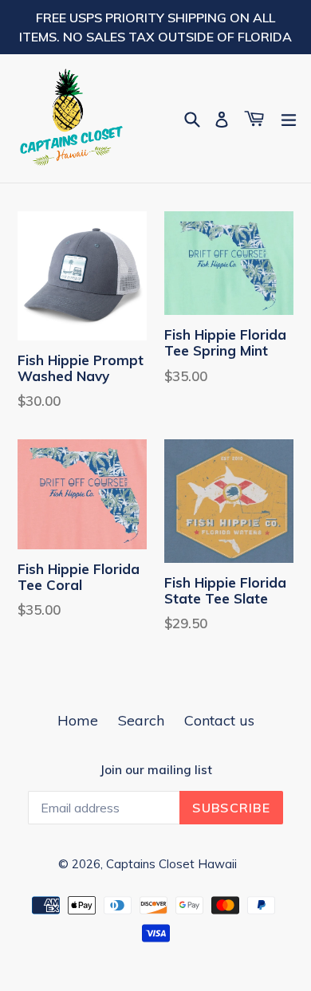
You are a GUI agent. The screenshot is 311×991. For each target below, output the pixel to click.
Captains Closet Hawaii (171, 863)
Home (77, 720)
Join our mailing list (156, 770)
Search (141, 720)
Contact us (219, 720)
